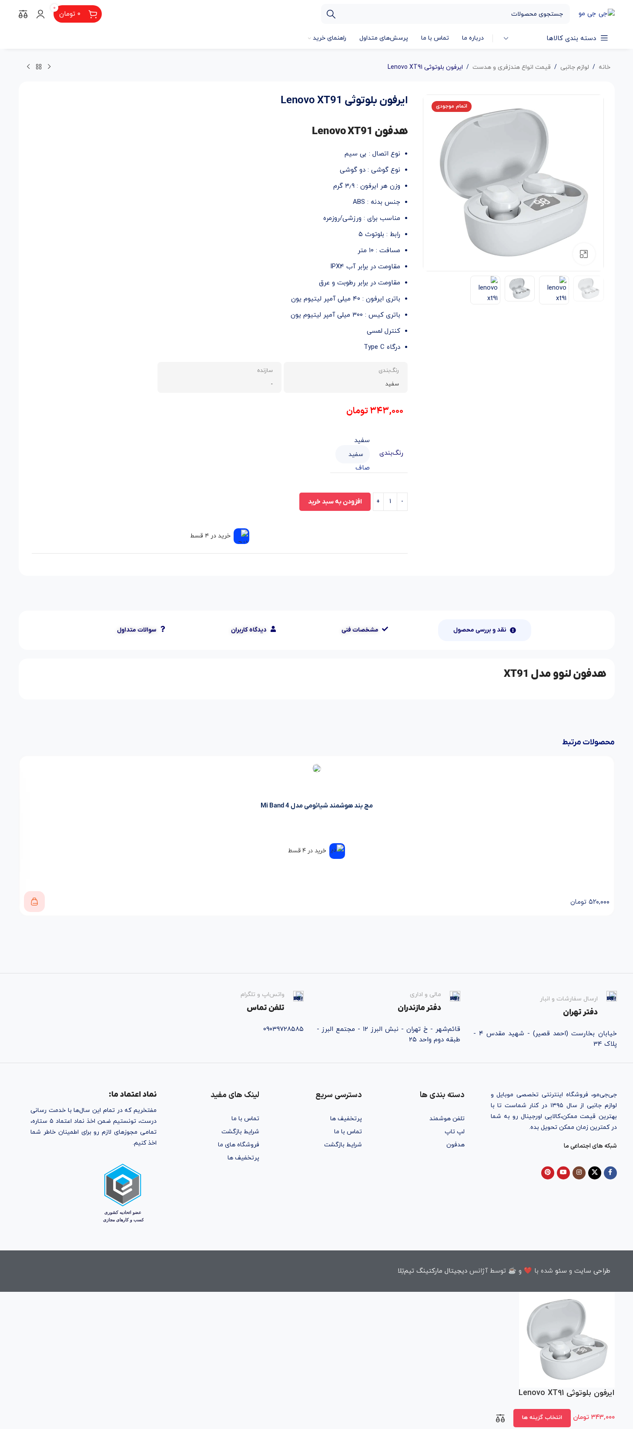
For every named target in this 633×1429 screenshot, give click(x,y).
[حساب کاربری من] (40, 14)
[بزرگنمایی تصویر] (584, 254)
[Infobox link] (545, 1004)
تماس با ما (348, 1132)
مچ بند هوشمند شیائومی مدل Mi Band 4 (317, 805)
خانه (604, 67)
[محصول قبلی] (49, 67)
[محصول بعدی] (28, 67)
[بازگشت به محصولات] (38, 67)
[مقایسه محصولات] (23, 14)
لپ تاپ (455, 1132)
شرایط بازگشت (343, 1145)
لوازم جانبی (574, 67)
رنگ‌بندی (391, 453)
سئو (561, 1271)
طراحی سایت (592, 1271)
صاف (362, 468)
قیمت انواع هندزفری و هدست (511, 67)
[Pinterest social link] (547, 1172)
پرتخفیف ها (346, 1119)
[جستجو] (331, 14)
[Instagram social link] (579, 1172)
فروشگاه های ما (238, 1145)
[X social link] (594, 1172)
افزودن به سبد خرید (335, 501)
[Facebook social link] (610, 1172)
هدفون (455, 1145)
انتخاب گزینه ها (542, 1418)
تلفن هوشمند (447, 1119)
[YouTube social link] (563, 1172)
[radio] (352, 440)
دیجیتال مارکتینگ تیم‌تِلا (432, 1271)
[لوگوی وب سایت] (597, 13)
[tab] (484, 630)
